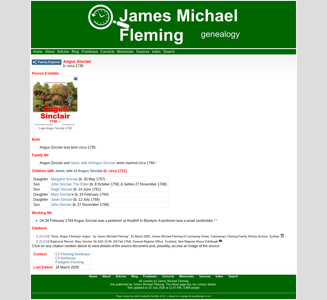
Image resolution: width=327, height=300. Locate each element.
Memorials (125, 52)
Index (156, 52)
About (49, 52)
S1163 (44, 241)
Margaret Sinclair (64, 179)
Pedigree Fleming (69, 262)
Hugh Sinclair (62, 189)
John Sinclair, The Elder (70, 184)
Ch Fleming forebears (72, 254)
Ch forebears (65, 258)
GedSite (155, 296)
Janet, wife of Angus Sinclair (93, 163)
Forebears (90, 52)
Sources (142, 52)
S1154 (44, 236)
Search (169, 52)
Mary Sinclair (61, 194)
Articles (63, 52)
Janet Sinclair (62, 199)
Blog (75, 52)
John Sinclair (61, 205)
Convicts (107, 52)
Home (37, 52)
